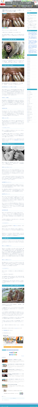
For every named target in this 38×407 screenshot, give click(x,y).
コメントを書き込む (13, 398)
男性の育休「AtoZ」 (30, 106)
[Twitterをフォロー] (11, 354)
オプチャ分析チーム (30, 92)
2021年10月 (29, 70)
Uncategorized (29, 91)
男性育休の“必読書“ (30, 112)
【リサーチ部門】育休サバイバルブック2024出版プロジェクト (32, 18)
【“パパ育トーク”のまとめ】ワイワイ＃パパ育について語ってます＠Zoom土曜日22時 (32, 45)
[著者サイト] (9, 354)
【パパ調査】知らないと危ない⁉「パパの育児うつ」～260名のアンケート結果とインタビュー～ (32, 16)
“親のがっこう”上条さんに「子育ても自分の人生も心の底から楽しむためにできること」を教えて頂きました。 (32, 21)
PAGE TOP (19, 403)
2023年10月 (29, 61)
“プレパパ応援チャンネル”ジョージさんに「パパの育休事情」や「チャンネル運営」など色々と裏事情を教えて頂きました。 (32, 24)
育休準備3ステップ (30, 120)
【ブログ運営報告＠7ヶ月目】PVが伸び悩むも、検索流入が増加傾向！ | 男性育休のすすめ (32, 42)
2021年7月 (29, 75)
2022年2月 (29, 67)
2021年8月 (29, 73)
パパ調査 (29, 100)
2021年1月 (29, 84)
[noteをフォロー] (13, 354)
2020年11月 (29, 87)
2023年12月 (29, 58)
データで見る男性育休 (30, 94)
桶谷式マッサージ (16, 225)
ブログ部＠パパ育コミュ (30, 103)
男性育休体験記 (5, 330)
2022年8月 (29, 64)
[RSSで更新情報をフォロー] (16, 354)
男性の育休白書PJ (30, 109)
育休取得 (29, 115)
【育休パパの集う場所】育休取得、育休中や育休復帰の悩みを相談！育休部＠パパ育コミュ (32, 33)
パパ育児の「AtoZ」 (30, 97)
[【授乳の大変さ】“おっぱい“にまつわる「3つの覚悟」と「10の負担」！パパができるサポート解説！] (12, 352)
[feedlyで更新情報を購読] (15, 354)
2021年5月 (29, 78)
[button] (36, 10)
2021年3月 (29, 81)
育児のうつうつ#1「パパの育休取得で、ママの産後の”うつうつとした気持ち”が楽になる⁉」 (32, 28)
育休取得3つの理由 (30, 117)
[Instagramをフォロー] (12, 354)
